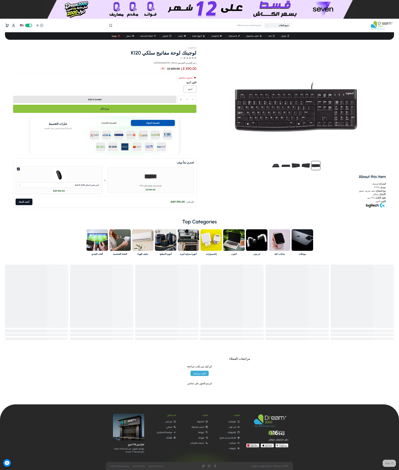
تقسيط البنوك (153, 123)
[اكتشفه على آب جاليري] (252, 446)
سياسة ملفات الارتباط (120, 466)
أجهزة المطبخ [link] (166, 254)
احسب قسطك (197, 427)
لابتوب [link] (234, 254)
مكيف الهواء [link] (142, 254)
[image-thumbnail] (315, 165)
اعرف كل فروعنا (133, 459)
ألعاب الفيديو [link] (97, 254)
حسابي (169, 427)
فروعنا (201, 437)
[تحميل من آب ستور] (267, 446)
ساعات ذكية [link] (279, 254)
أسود (190, 89)
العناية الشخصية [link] (120, 254)
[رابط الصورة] (302, 243)
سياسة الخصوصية (156, 466)
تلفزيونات (231, 432)
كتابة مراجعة (199, 373)
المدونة (200, 421)
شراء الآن (104, 108)
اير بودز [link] (256, 254)
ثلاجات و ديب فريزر (228, 437)
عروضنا (201, 432)
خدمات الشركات (197, 443)
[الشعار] (381, 25)
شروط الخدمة (139, 466)
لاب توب (232, 427)
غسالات (232, 443)
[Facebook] (215, 466)
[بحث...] (110, 25)
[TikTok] (203, 466)
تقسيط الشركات (109, 123)
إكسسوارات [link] (211, 254)
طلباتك (169, 437)
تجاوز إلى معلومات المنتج (383, 46)
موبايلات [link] (302, 254)
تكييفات (232, 448)
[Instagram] (209, 466)
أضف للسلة (24, 201)
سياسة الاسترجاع (164, 432)
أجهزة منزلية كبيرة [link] (188, 254)
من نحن (168, 421)
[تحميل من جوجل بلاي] (281, 446)
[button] (277, 25)
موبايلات (232, 421)
